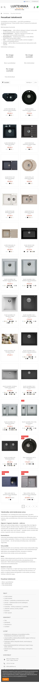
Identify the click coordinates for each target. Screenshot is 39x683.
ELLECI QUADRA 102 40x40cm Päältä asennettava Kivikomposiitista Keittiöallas (9, 315)
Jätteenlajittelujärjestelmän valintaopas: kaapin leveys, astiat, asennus (18, 646)
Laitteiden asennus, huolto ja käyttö (13, 608)
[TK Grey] (31, 464)
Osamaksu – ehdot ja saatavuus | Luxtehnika (16, 606)
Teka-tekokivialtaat (10, 77)
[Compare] (10, 107)
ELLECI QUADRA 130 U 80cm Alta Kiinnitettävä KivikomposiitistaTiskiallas (29, 387)
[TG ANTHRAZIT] (10, 499)
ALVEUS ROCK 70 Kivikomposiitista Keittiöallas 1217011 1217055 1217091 (29, 212)
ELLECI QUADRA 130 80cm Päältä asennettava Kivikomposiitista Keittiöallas (10, 387)
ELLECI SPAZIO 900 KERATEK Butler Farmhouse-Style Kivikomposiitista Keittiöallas (29, 246)
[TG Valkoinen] (25, 464)
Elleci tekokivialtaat (29, 63)
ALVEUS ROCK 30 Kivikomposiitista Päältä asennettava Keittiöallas (29, 143)
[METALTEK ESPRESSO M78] (14, 428)
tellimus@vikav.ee (11, 666)
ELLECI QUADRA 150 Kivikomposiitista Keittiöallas (9, 422)
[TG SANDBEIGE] (28, 464)
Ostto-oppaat (8, 613)
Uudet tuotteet (8, 596)
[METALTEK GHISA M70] (8, 285)
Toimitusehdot (8, 604)
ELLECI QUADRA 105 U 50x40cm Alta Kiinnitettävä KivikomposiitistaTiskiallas (29, 351)
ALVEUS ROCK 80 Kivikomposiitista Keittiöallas (9, 212)
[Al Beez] (11, 115)
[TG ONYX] (29, 499)
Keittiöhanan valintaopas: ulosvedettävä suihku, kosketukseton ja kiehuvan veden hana (17, 635)
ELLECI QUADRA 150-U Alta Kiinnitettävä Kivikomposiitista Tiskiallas (29, 422)
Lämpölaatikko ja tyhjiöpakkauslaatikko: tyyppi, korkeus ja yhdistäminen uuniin (19, 638)
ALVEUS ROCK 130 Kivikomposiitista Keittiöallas (10, 177)
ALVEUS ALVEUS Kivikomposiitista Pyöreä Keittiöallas (29, 109)
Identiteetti (7, 622)
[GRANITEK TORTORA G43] (9, 394)
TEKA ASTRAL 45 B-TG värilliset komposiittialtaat (29, 494)
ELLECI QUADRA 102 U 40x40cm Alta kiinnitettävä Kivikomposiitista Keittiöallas (29, 315)
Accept (5, 679)
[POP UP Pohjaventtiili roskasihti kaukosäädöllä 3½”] (12, 115)
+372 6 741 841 (10, 663)
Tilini (5, 620)
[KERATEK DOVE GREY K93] (30, 251)
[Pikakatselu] (12, 107)
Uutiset (5, 631)
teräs (13, 574)
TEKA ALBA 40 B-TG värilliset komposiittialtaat (10, 494)
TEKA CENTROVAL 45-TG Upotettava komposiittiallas (29, 458)
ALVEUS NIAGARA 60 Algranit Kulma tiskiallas (10, 109)
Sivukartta (6, 610)
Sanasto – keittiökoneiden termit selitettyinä (16, 602)
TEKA (29, 460)
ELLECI (29, 247)
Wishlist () (35, 1)
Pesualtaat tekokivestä (8, 579)
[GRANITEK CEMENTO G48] (29, 394)
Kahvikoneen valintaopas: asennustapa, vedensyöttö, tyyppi (18, 649)
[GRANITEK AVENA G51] (4, 321)
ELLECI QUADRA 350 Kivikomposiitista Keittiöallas (9, 458)
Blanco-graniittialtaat (9, 63)
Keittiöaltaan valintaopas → (8, 47)
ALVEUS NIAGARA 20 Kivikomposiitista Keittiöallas (9, 143)
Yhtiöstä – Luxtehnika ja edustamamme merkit (16, 600)
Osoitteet (6, 626)
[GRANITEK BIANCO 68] (6, 285)
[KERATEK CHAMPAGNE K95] (32, 251)
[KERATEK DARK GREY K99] (34, 251)
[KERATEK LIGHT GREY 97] (27, 251)
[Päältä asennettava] (6, 115)
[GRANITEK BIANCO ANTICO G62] (4, 285)
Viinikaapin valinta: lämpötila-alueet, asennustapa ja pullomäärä (18, 642)
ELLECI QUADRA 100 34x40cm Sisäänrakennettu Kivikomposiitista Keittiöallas (10, 280)
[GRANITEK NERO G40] (7, 287)
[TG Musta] (33, 464)
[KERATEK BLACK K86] (24, 251)
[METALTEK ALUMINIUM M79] (14, 285)
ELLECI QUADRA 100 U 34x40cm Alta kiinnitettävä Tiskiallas (29, 280)
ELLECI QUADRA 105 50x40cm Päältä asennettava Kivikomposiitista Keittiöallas (9, 351)
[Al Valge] (8, 115)
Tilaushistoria (7, 624)
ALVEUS (9, 111)
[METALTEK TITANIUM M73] (9, 285)
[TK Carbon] (29, 464)
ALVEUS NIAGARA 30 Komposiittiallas (9, 246)
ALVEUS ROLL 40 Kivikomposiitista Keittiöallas (29, 177)
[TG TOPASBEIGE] (26, 464)
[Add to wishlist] (7, 107)
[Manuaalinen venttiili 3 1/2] (12, 149)
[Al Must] (9, 115)
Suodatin (6, 82)
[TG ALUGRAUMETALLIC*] (30, 499)
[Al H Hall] (30, 217)
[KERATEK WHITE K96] (26, 251)
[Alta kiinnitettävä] (22, 285)
